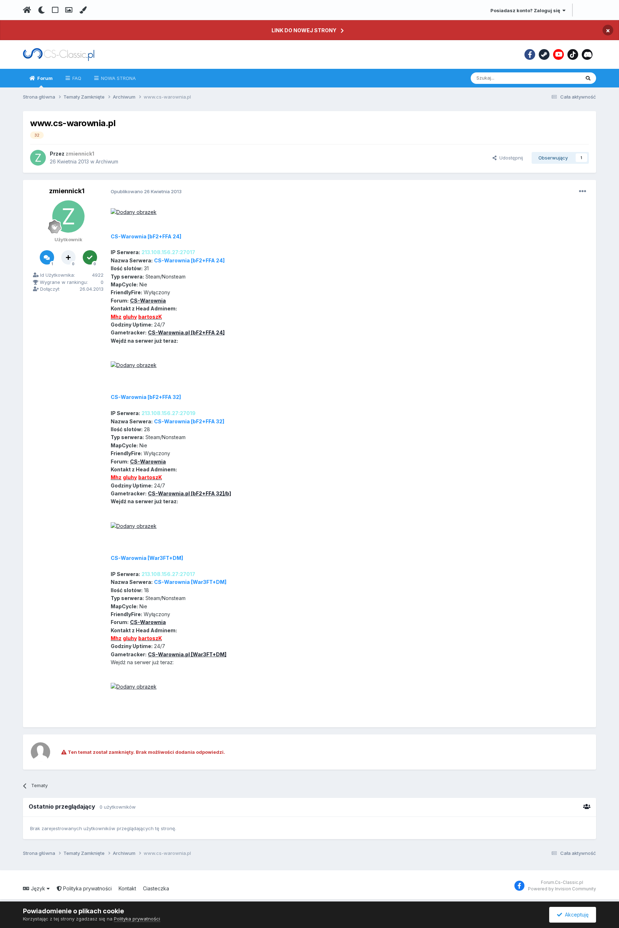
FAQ (76, 78)
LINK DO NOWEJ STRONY (304, 30)
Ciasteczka (156, 888)
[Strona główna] (27, 10)
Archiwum (107, 161)
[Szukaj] (588, 78)
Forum (44, 78)
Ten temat (559, 78)
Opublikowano (146, 191)
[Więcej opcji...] (582, 191)
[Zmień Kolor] (83, 10)
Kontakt (127, 888)
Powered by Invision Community (562, 888)
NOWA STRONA (118, 78)
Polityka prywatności (87, 888)
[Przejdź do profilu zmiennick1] (38, 158)
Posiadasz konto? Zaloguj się (526, 10)
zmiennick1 (67, 191)
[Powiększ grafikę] (134, 212)
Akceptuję (575, 915)
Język (38, 888)
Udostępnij (509, 158)
